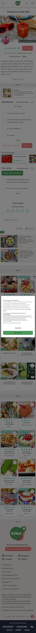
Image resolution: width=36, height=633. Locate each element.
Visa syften (18, 328)
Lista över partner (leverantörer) (12, 323)
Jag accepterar (18, 332)
